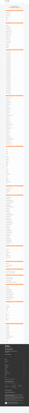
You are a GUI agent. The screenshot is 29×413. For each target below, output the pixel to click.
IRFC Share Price (8, 99)
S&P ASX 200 (7, 180)
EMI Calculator (7, 286)
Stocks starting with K (8, 67)
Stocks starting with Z (8, 91)
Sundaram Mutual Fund (8, 203)
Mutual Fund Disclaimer (14, 387)
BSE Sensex (7, 161)
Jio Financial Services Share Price (10, 139)
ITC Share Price (7, 113)
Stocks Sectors (7, 45)
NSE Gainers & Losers (8, 28)
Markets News (7, 325)
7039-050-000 (11, 349)
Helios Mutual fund (8, 211)
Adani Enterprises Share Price (9, 115)
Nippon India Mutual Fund (9, 197)
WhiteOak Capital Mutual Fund (9, 200)
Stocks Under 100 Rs (8, 39)
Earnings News (7, 338)
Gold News (7, 341)
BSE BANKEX (7, 47)
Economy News (7, 327)
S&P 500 (7, 172)
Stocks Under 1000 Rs (8, 42)
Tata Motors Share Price (8, 97)
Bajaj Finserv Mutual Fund (9, 224)
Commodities (7, 305)
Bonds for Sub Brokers (8, 280)
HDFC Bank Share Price (8, 102)
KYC (6, 321)
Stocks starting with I (8, 64)
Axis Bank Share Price (8, 121)
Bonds (6, 20)
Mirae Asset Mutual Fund (9, 230)
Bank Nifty (7, 153)
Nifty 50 (6, 148)
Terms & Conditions (13, 386)
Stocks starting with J (8, 66)
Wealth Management (8, 12)
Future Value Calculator (8, 299)
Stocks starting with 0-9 (8, 93)
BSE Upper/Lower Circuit (8, 34)
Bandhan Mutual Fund (8, 205)
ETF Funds (7, 192)
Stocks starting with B (8, 53)
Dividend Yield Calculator (8, 289)
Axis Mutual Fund (8, 208)
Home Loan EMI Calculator (9, 291)
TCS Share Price (8, 129)
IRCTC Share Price (8, 131)
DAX (6, 167)
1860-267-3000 (7, 349)
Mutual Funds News (8, 335)
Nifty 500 (7, 151)
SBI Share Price (7, 105)
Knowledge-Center (8, 266)
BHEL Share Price (8, 107)
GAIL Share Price (8, 118)
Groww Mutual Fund (8, 227)
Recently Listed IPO (8, 252)
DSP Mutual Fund (8, 243)
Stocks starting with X (8, 88)
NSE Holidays (7, 44)
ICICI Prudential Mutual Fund (9, 232)
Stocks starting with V (8, 85)
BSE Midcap (7, 159)
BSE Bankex (7, 162)
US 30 (6, 183)
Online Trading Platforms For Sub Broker (10, 271)
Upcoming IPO (7, 249)
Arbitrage (7, 308)
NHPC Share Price (8, 110)
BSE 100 (7, 156)
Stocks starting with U (8, 83)
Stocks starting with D (8, 56)
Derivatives (7, 319)
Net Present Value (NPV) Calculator (10, 297)
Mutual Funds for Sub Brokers (9, 277)
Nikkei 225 (7, 178)
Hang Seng (7, 170)
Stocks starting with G (8, 61)
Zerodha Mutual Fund (8, 238)
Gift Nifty (7, 164)
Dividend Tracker (8, 189)
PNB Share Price (8, 126)
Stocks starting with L (8, 69)
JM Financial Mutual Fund (9, 240)
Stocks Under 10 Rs (8, 36)
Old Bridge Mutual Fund (8, 216)
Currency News (7, 330)
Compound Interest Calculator (9, 294)
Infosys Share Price (8, 140)
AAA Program (7, 263)
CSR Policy (6, 387)
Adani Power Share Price (9, 142)
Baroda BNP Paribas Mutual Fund (9, 206)
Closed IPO (7, 254)
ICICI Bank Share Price (8, 123)
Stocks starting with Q (8, 77)
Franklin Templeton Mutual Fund (9, 214)
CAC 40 (6, 175)
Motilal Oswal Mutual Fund (9, 219)
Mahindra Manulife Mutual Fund (9, 222)
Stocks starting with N (8, 72)
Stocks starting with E (8, 58)
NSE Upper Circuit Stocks (9, 31)
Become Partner (8, 14)
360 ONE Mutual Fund (8, 235)
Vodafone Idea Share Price (9, 137)
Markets (7, 17)
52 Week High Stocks (8, 26)
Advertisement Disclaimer (8, 386)
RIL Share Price (7, 134)
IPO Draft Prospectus (8, 257)
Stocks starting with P (8, 75)
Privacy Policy (19, 386)
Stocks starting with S (8, 80)
